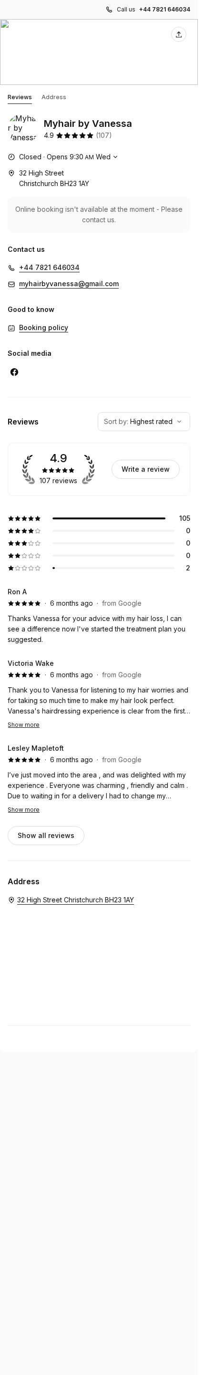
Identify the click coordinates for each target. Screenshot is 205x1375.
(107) (104, 135)
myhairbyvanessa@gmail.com (69, 283)
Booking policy (43, 327)
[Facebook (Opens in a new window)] (14, 372)
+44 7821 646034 (164, 9)
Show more (24, 724)
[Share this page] (178, 34)
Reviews (20, 97)
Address (53, 97)
